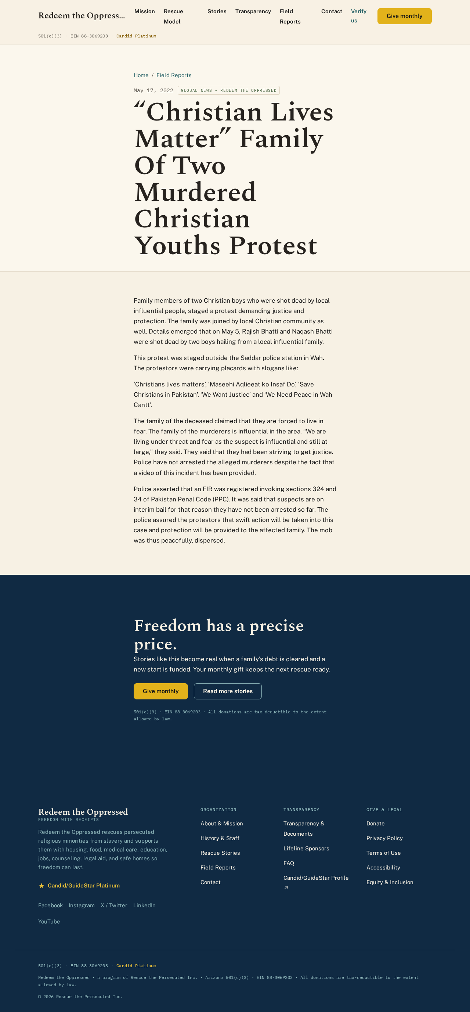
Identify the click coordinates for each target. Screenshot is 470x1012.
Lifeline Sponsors (306, 848)
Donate (375, 823)
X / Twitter (114, 905)
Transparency (253, 11)
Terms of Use (383, 853)
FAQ (288, 863)
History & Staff (219, 838)
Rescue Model (173, 16)
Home (141, 75)
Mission (144, 11)
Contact (331, 11)
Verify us (358, 16)
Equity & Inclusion (389, 882)
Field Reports (290, 16)
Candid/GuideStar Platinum (79, 886)
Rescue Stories (220, 853)
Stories (217, 11)
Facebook (50, 905)
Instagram (82, 905)
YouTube (49, 921)
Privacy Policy (384, 838)
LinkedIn (144, 905)
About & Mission (221, 823)
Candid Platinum (136, 36)
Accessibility (383, 867)
